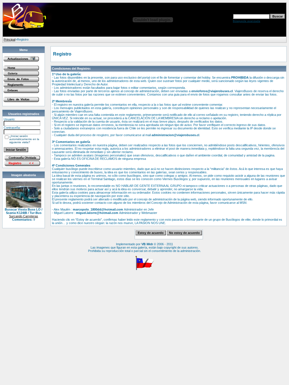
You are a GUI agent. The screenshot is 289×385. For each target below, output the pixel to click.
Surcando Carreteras (23, 216)
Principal (9, 39)
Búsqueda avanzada (246, 21)
